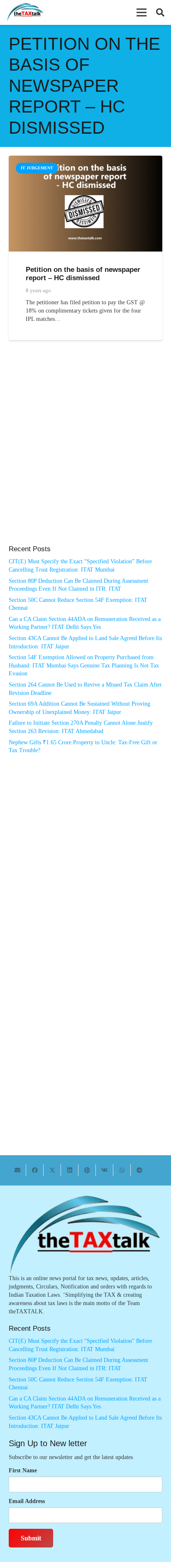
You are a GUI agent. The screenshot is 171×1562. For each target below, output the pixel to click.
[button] (141, 12)
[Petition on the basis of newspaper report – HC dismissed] (85, 159)
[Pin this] (87, 1170)
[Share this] (35, 1170)
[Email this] (17, 1170)
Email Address (27, 1501)
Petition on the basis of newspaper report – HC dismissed (83, 274)
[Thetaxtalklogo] (25, 12)
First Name (23, 1470)
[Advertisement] (85, 451)
